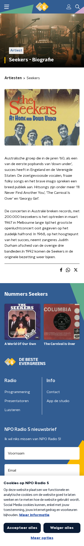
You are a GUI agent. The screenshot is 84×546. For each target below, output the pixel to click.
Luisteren (12, 410)
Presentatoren (16, 401)
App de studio (58, 401)
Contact (53, 392)
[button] (6, 7)
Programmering (17, 392)
